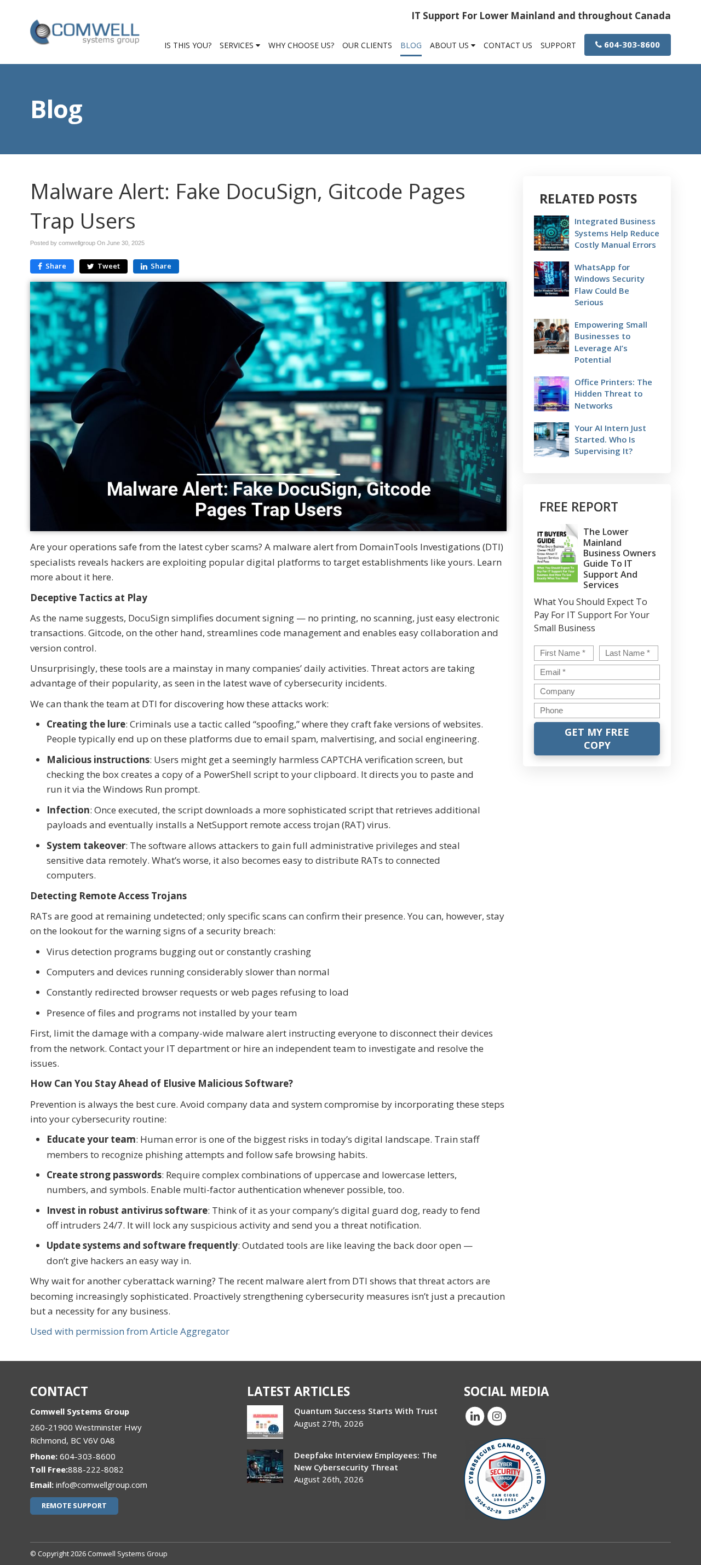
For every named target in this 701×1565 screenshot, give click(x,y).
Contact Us (508, 45)
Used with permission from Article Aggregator (129, 1331)
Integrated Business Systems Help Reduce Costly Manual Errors (616, 232)
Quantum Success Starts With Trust (366, 1410)
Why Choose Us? (301, 45)
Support (558, 45)
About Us (450, 45)
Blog (411, 45)
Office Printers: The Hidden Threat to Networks (613, 393)
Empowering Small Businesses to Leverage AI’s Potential (610, 342)
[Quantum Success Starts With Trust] (265, 1422)
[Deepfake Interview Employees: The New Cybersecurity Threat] (265, 1466)
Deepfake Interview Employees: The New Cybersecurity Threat (365, 1461)
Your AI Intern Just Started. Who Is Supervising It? (610, 439)
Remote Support (74, 1505)
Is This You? (187, 45)
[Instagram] (497, 1415)
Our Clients (367, 45)
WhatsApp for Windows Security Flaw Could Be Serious (609, 284)
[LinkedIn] (475, 1415)
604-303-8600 (631, 44)
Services (238, 45)
